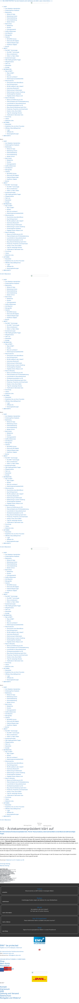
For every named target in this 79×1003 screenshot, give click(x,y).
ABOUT (5, 48)
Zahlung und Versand (9, 993)
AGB (2, 991)
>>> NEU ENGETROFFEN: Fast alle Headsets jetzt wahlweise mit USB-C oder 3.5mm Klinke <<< (26, 1)
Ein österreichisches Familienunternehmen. (12, 951)
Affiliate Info (10, 132)
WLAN (39, 907)
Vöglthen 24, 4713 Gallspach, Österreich (11, 947)
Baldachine (10, 25)
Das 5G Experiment (40, 918)
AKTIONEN (6, 122)
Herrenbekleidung (12, 20)
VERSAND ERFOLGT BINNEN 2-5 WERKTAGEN (12, 959)
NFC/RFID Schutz (11, 39)
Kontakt (3, 987)
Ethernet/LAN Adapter (13, 40)
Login (8, 130)
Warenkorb (4, 966)
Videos (39, 889)
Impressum (5, 989)
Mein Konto (5, 963)
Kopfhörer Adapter (12, 44)
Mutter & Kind (11, 22)
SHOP (5, 6)
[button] (39, 139)
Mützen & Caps (11, 14)
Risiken (39, 898)
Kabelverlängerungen (13, 42)
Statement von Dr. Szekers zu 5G (15, 860)
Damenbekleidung (12, 18)
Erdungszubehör (11, 29)
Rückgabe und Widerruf (10, 998)
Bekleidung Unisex (12, 16)
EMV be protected (9, 945)
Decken (9, 27)
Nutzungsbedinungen (13, 134)
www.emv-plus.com (8, 953)
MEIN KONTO (7, 135)
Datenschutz (5, 996)
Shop (39, 928)
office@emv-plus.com (15, 955)
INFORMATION (7, 69)
